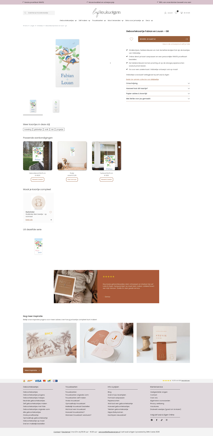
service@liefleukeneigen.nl (109, 432)
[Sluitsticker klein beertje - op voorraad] (38, 202)
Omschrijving (131, 83)
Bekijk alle (29, 220)
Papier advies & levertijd (136, 93)
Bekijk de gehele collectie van (142, 79)
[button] (169, 12)
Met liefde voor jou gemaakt (138, 98)
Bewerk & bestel (37, 179)
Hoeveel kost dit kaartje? (137, 88)
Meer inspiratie (31, 370)
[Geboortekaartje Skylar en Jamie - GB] (38, 246)
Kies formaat (72, 179)
